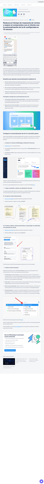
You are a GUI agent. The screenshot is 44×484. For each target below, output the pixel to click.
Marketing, (17, 19)
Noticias (4, 4)
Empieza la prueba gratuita (10, 350)
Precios (21, 1)
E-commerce (25, 19)
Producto (16, 1)
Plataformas (10, 4)
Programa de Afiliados (28, 1)
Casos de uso (16, 4)
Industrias (23, 4)
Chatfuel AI (29, 4)
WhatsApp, (21, 19)
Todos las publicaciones (23, 9)
